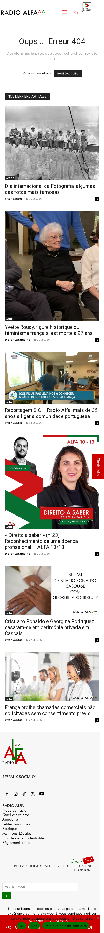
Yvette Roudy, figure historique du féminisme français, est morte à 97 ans (49, 330)
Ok (22, 926)
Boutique (9, 828)
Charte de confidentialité (23, 838)
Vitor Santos (13, 198)
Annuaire (10, 819)
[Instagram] (15, 794)
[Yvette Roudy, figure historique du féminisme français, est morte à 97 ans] (52, 266)
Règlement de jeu (17, 842)
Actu (9, 319)
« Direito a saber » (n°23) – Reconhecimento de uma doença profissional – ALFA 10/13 (41, 541)
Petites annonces (16, 824)
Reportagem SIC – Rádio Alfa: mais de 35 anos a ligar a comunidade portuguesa (51, 413)
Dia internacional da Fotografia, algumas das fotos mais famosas (50, 189)
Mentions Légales (16, 833)
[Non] (98, 917)
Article (10, 178)
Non (34, 926)
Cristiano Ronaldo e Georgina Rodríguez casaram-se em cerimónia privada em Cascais (49, 627)
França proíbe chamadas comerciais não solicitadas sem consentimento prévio (50, 710)
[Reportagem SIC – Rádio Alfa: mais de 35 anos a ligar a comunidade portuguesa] (52, 378)
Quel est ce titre (15, 814)
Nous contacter (15, 810)
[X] (33, 794)
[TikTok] (24, 794)
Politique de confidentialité (66, 926)
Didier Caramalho (17, 339)
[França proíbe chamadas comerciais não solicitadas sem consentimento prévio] (52, 677)
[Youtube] (41, 794)
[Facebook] (6, 794)
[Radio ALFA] (29, 12)
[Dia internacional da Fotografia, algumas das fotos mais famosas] (52, 143)
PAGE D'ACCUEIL (67, 73)
